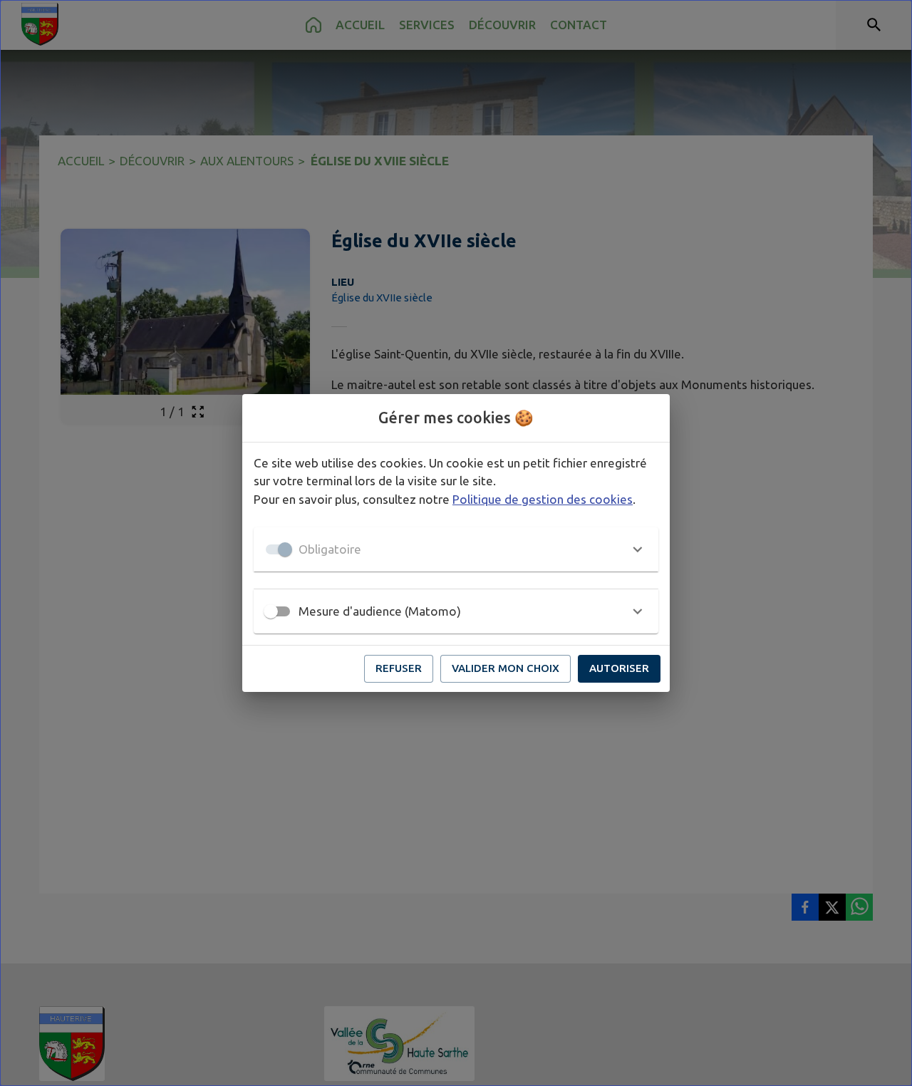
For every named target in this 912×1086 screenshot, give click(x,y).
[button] (456, 549)
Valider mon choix (505, 668)
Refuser (398, 668)
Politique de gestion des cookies (542, 499)
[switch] (270, 611)
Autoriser (619, 668)
